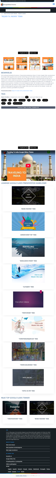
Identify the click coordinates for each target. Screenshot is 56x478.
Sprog (9, 103)
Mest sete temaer (10, 445)
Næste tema (33, 52)
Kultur (3, 103)
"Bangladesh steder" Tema (28, 261)
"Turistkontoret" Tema (14, 419)
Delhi (39, 100)
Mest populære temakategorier (14, 447)
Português (42, 469)
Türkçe (48, 469)
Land (29, 100)
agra (10, 100)
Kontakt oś (9, 456)
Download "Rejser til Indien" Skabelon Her (28, 107)
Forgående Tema (24, 52)
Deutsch (20, 469)
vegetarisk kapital (17, 103)
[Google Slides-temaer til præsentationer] (2, 13)
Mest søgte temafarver (12, 450)
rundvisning (22, 100)
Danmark (4, 100)
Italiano (30, 469)
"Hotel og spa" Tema (28, 391)
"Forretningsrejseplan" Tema (28, 339)
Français (25, 469)
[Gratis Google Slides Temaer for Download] (9, 4)
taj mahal (45, 100)
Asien (15, 100)
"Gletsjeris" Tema (28, 287)
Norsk (22, 471)
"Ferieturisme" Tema (28, 313)
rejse (27, 97)
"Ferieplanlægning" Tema (28, 365)
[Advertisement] (28, 127)
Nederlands (36, 469)
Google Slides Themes (21, 475)
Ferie (34, 100)
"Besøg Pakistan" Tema (28, 209)
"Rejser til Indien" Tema (11, 16)
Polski (9, 471)
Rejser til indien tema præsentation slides (22, 90)
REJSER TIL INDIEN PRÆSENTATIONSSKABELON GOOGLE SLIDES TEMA (14, 0)
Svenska (14, 471)
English (10, 469)
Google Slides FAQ (10, 459)
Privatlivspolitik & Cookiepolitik (14, 461)
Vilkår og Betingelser (11, 464)
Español (15, 469)
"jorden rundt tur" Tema (28, 235)
